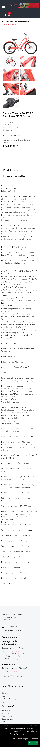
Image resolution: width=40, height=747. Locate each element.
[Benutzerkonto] (6, 14)
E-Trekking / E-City (10, 24)
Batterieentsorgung (9, 699)
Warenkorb (6, 713)
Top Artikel (6, 710)
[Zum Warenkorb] (9, 15)
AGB (3, 696)
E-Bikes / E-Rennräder (22, 21)
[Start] (2, 21)
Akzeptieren (33, 743)
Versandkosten (7, 716)
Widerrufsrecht (7, 722)
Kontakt (5, 690)
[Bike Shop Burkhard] (23, 5)
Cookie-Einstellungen (20, 739)
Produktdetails (12, 170)
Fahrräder (9, 21)
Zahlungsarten (7, 719)
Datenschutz (6, 693)
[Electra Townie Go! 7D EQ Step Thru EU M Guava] (20, 42)
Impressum (5, 702)
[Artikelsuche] (2, 15)
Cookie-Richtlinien (17, 734)
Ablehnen (34, 739)
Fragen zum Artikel (14, 176)
